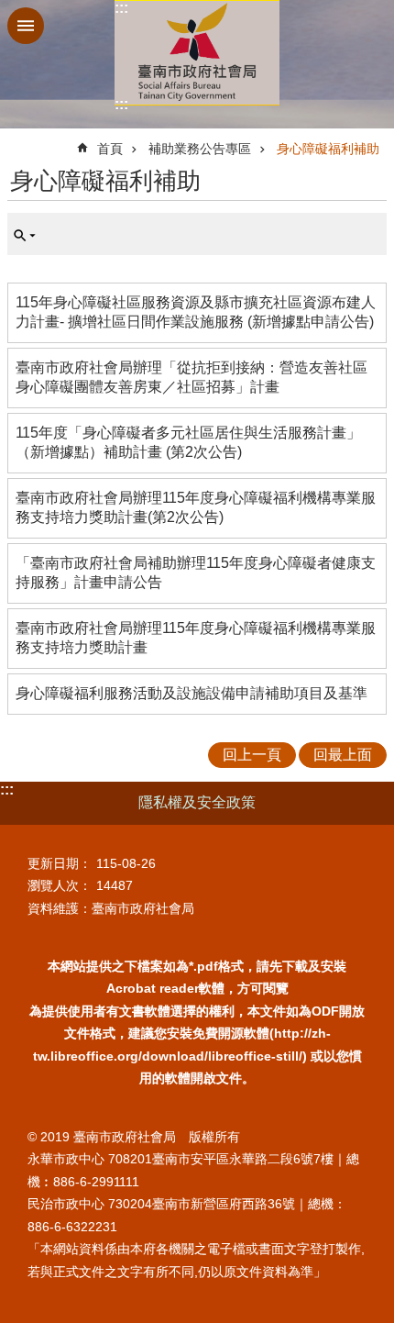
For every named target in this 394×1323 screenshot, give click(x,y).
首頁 (110, 148)
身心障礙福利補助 (328, 148)
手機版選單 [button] (25, 25)
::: (121, 8)
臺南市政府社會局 (197, 53)
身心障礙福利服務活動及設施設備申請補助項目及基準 (191, 693)
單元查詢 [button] (24, 236)
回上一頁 (252, 754)
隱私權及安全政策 (197, 802)
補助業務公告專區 (199, 148)
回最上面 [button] (342, 754)
